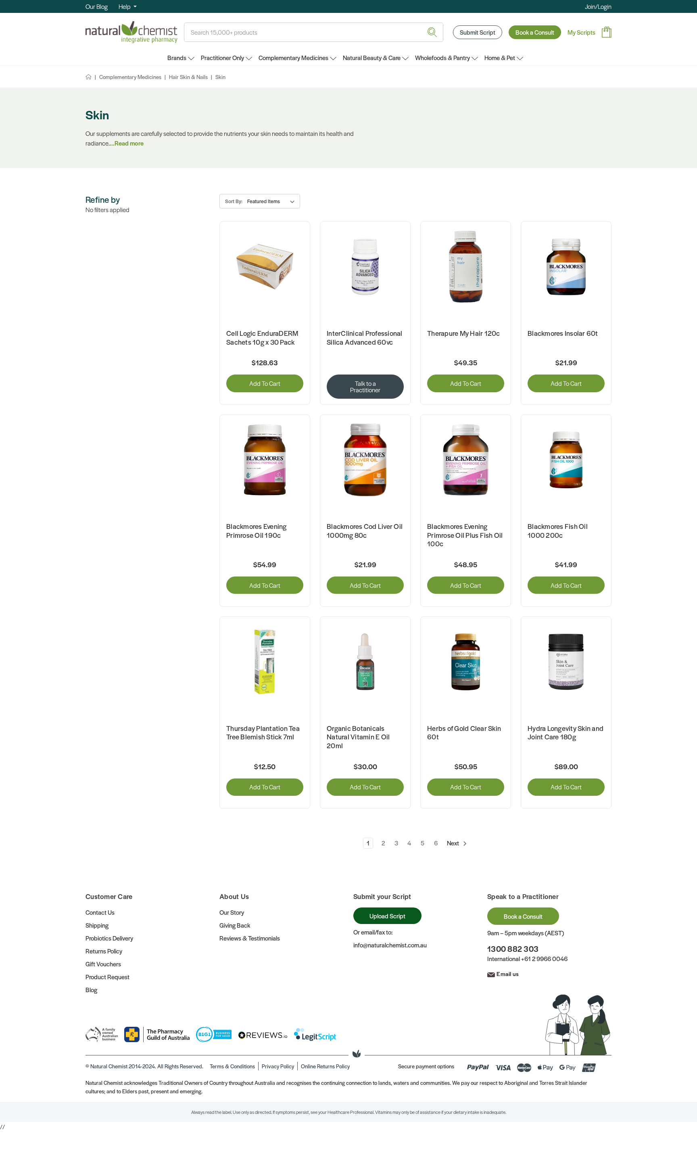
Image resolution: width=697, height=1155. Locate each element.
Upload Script (387, 916)
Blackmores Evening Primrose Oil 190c (256, 530)
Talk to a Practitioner (365, 386)
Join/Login (598, 6)
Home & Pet (499, 57)
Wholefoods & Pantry (442, 57)
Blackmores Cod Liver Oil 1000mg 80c (365, 530)
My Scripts (581, 32)
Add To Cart (264, 383)
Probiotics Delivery (109, 938)
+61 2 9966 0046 (544, 958)
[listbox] (272, 201)
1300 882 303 (512, 948)
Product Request (107, 976)
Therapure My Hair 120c (463, 333)
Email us (508, 974)
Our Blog (97, 6)
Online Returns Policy (325, 1066)
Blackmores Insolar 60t (563, 333)
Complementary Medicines (293, 57)
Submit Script (477, 32)
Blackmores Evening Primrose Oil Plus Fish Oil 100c (465, 535)
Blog (91, 989)
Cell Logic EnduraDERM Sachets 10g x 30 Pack (262, 337)
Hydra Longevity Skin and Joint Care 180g (565, 732)
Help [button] (125, 6)
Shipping (97, 925)
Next (453, 843)
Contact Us (100, 912)
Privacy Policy (278, 1066)
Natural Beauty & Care (372, 57)
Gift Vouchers (103, 963)
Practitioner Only (222, 57)
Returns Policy (104, 951)
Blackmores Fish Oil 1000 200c (558, 530)
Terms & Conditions (232, 1066)
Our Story (231, 912)
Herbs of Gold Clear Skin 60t (464, 732)
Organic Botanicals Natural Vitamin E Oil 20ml (358, 737)
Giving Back (234, 925)
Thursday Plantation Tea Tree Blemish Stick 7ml (263, 732)
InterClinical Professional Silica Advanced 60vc (365, 337)
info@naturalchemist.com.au (390, 945)
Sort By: (233, 201)
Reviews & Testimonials (249, 938)
